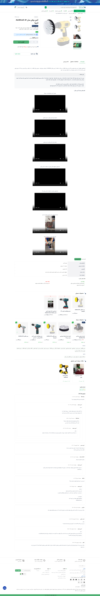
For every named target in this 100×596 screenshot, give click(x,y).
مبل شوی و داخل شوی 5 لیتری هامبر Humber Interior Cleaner (50, 312)
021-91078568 (17, 4)
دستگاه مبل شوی (82, 356)
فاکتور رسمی (70, 11)
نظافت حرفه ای (29, 348)
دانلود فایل (77, 259)
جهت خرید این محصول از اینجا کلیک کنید (27, 47)
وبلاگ (64, 11)
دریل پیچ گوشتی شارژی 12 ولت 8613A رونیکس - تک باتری (37, 337)
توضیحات (82, 61)
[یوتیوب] (76, 579)
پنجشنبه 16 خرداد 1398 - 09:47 (76, 507)
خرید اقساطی (63, 574)
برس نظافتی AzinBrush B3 (23, 336)
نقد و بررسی (65, 61)
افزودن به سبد (21, 42)
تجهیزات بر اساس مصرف (62, 576)
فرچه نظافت (24, 348)
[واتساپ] (79, 582)
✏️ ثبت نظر (82, 389)
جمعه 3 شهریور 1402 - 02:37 (75, 445)
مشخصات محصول (74, 61)
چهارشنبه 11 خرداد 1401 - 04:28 (72, 465)
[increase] (37, 42)
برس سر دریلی (46, 348)
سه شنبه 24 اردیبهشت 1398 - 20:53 (74, 519)
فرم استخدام (47, 570)
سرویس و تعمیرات (58, 11)
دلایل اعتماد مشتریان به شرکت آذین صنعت (58, 572)
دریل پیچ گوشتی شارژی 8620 (66, 311)
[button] (17, 332)
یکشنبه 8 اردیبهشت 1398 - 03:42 (76, 542)
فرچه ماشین (35, 348)
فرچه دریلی (63, 348)
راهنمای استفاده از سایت (62, 570)
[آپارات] (79, 579)
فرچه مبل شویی (68, 348)
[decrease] (31, 42)
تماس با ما (51, 11)
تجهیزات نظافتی (80, 13)
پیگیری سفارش (67, 4)
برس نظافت (52, 348)
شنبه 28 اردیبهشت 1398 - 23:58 (71, 528)
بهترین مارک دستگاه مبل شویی (80, 351)
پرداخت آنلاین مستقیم (75, 4)
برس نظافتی (83, 348)
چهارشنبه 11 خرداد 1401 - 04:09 (74, 457)
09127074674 (22, 4)
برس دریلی (78, 348)
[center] (46, 7)
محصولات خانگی (57, 348)
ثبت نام (19, 7)
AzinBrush (36, 17)
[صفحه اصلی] (84, 13)
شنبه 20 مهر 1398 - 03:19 (73, 486)
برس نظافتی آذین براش (72, 13)
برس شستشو (19, 348)
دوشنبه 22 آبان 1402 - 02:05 (76, 396)
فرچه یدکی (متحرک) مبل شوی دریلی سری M (65, 337)
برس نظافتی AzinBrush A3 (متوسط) (80, 310)
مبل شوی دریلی (76, 356)
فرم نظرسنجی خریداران (45, 574)
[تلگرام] (84, 579)
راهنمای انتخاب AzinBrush (65, 376)
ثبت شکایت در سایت (45, 572)
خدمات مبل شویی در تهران (78, 376)
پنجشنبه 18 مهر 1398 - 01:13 (77, 478)
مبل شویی (73, 348)
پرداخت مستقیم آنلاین (62, 578)
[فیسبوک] (71, 579)
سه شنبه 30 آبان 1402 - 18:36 (67, 428)
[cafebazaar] (22, 574)
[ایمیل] (81, 582)
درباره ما (38, 570)
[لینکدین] (73, 579)
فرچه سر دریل (40, 348)
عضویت (18, 570)
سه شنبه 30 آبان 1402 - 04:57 (70, 418)
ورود (22, 7)
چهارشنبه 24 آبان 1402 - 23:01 (72, 404)
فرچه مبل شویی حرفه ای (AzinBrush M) (80, 337)
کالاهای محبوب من (60, 4)
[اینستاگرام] (81, 579)
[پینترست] (84, 582)
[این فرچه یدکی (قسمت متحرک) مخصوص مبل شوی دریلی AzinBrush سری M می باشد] (64, 328)
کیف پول (83, 4)
